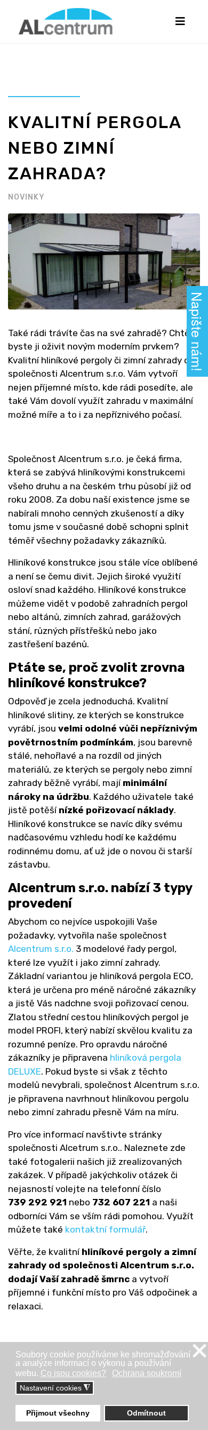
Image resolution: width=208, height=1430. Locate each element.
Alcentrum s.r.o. (41, 948)
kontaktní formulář (104, 1229)
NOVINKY (26, 197)
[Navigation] (180, 21)
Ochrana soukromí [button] (146, 1373)
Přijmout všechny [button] (58, 1413)
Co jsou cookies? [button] (73, 1373)
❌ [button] (199, 1351)
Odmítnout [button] (146, 1413)
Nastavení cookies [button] (55, 1388)
